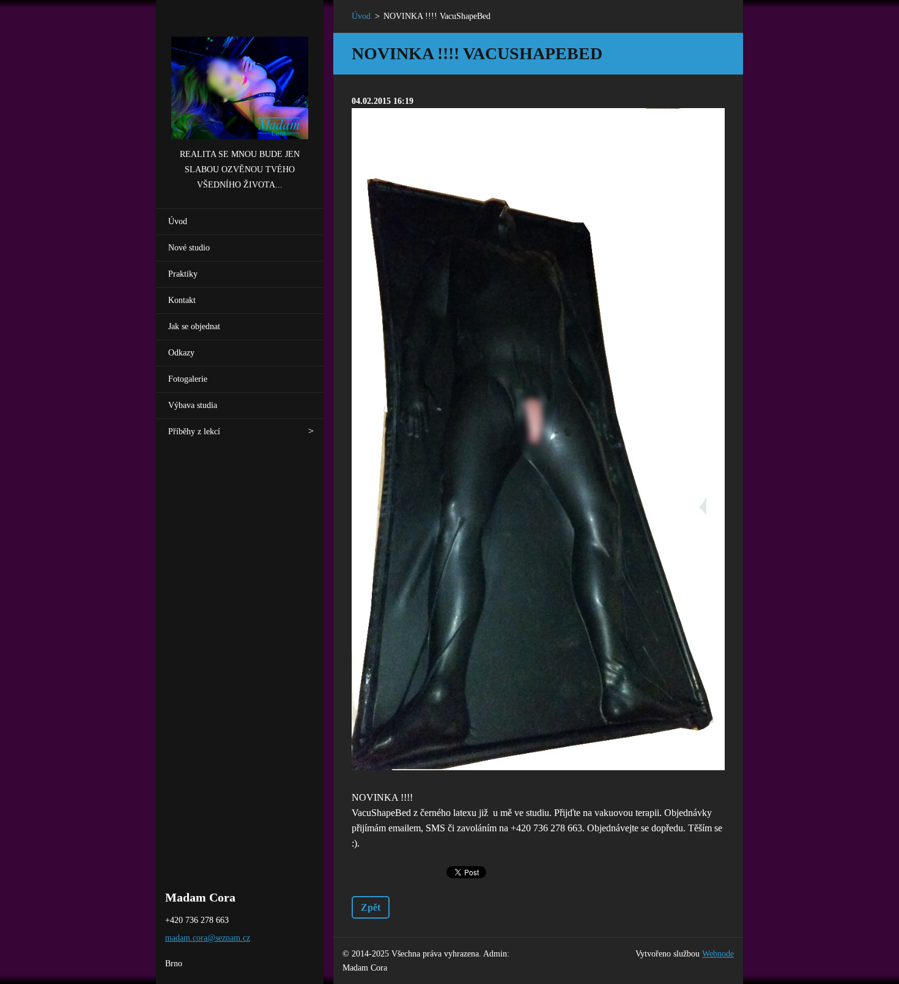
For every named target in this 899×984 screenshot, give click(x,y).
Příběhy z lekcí (194, 431)
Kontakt (182, 300)
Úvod (177, 221)
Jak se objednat (194, 326)
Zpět (370, 907)
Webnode (718, 953)
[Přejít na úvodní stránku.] (240, 73)
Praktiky (183, 274)
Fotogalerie (187, 379)
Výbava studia (192, 405)
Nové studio (189, 247)
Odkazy (181, 352)
